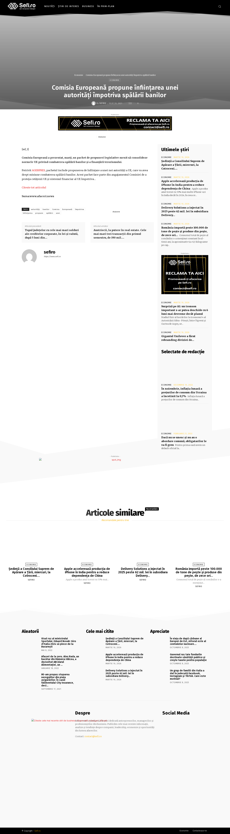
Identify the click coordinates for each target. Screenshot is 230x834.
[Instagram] (212, 6)
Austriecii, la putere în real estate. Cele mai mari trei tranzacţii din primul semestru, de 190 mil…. (120, 234)
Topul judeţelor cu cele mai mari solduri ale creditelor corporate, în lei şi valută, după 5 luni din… (52, 234)
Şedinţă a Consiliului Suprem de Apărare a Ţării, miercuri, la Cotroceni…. (182, 164)
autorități (35, 209)
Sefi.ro (37, 831)
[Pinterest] (129, 137)
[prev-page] (111, 593)
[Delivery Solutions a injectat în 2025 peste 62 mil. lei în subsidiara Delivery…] (143, 546)
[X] (122, 137)
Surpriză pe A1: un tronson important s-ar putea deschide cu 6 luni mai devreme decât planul (184, 310)
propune (39, 213)
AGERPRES (38, 170)
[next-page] (118, 593)
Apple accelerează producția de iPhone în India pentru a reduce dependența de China (182, 184)
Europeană (67, 209)
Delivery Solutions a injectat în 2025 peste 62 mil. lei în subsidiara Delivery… (184, 211)
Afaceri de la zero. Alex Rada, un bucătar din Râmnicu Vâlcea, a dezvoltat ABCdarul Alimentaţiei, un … (60, 660)
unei (58, 213)
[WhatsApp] (136, 137)
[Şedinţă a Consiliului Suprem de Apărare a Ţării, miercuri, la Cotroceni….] (31, 546)
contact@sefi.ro (93, 736)
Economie (78, 75)
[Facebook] (208, 6)
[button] (219, 6)
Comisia (55, 209)
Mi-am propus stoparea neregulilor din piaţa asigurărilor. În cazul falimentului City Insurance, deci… (57, 680)
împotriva (79, 209)
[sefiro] (94, 103)
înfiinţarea (28, 213)
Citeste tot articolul (34, 187)
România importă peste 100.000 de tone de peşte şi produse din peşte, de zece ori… (184, 231)
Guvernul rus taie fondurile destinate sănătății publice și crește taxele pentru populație (188, 657)
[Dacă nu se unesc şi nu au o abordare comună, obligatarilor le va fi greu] (184, 417)
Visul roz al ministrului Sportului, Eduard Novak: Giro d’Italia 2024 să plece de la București (58, 642)
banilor (46, 209)
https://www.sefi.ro (52, 256)
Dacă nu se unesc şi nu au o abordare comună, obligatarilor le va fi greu (184, 441)
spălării (49, 213)
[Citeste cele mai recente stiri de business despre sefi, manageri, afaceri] (21, 6)
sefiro (102, 103)
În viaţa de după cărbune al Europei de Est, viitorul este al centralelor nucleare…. (188, 641)
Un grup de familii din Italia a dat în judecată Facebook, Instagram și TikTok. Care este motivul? (188, 674)
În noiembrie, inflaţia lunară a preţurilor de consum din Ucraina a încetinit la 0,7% (184, 392)
